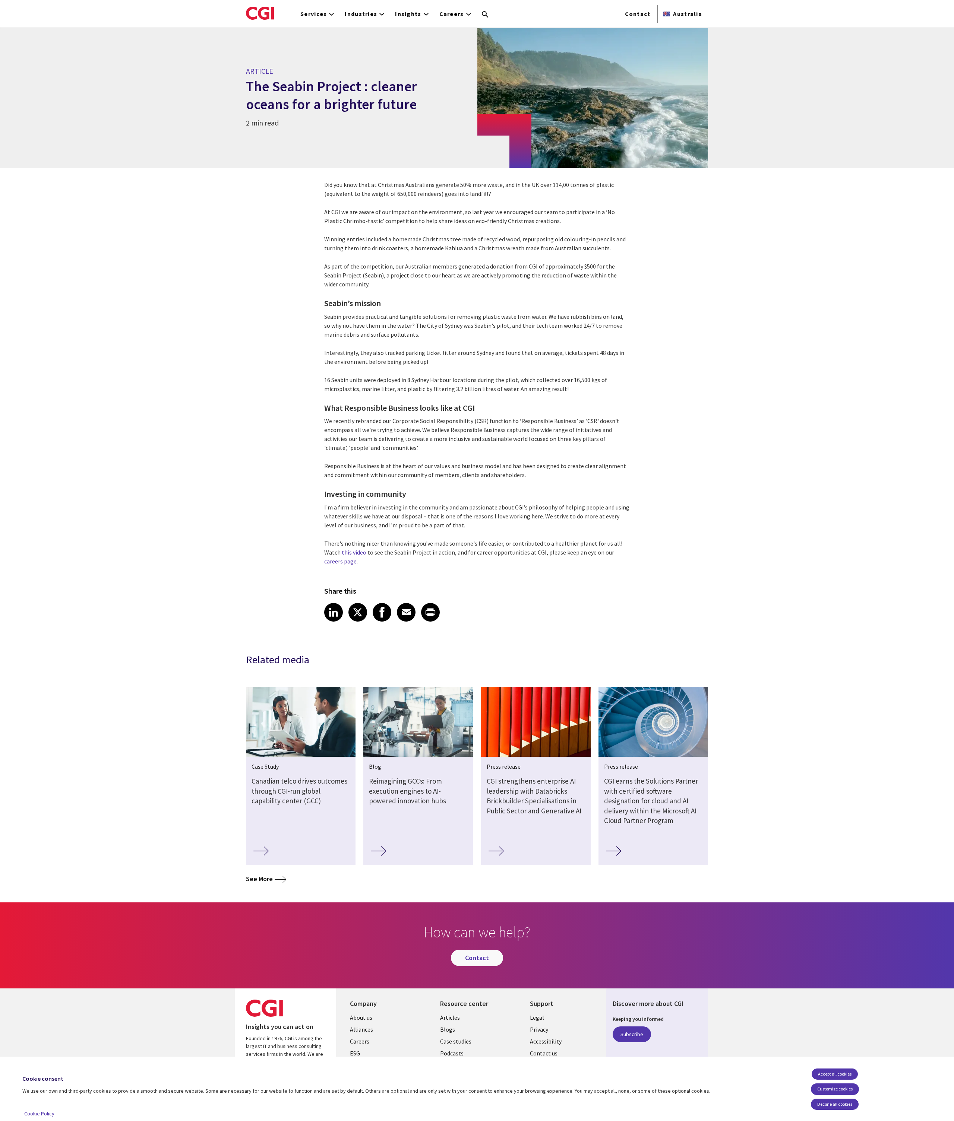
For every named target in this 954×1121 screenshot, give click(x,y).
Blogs (447, 1029)
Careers (359, 1041)
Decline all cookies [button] (834, 1104)
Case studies (455, 1041)
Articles (450, 1017)
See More (266, 878)
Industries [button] (361, 14)
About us (361, 1017)
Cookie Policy (39, 1113)
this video (354, 552)
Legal (537, 1017)
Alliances (361, 1029)
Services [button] (313, 14)
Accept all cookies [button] (835, 1074)
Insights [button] (408, 14)
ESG (355, 1053)
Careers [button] (451, 14)
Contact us (543, 1053)
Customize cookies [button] (835, 1089)
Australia (687, 14)
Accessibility (546, 1041)
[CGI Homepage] (260, 13)
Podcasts (452, 1053)
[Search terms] (485, 15)
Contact (638, 14)
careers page (340, 561)
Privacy (539, 1029)
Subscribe (631, 1034)
